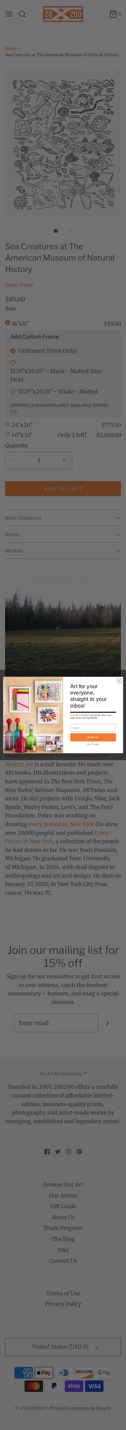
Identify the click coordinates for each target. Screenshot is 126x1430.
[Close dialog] (119, 680)
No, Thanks (92, 744)
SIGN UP (92, 737)
